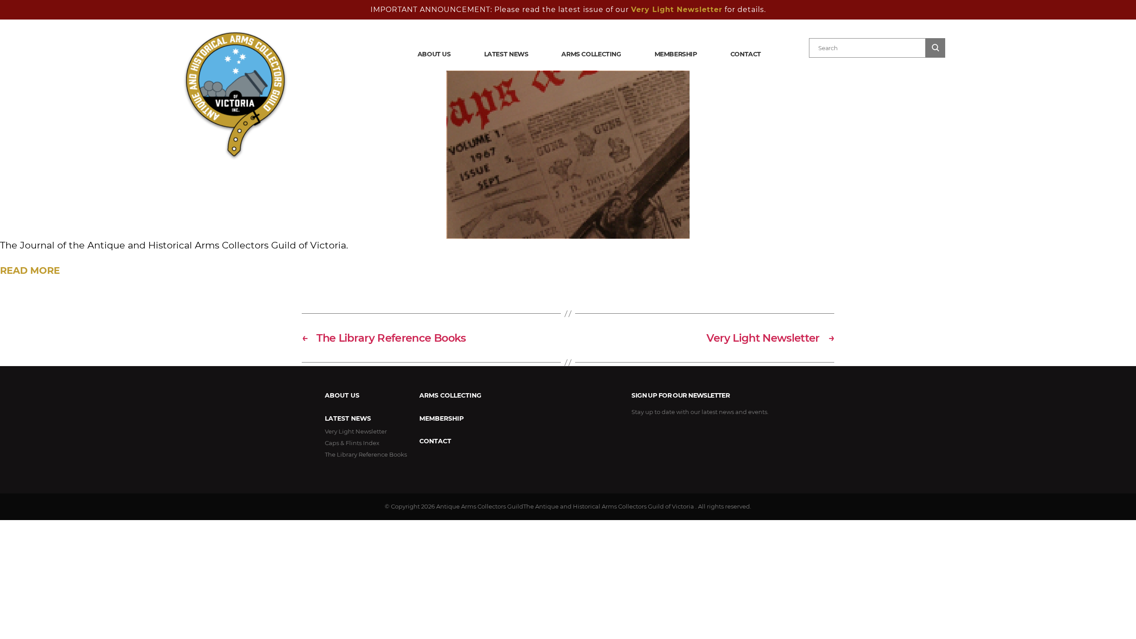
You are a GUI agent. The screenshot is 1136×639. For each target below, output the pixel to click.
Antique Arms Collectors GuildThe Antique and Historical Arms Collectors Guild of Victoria (565, 506)
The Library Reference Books (366, 454)
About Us (434, 54)
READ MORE (30, 270)
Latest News (506, 54)
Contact (745, 54)
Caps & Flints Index (352, 442)
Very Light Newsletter (676, 9)
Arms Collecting (591, 54)
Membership (676, 54)
